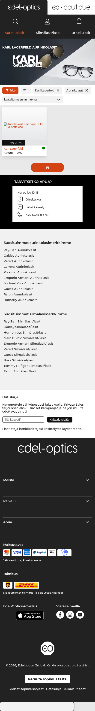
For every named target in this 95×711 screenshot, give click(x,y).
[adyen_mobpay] (64, 552)
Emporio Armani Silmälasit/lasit (28, 343)
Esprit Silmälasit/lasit (20, 371)
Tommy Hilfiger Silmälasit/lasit (27, 366)
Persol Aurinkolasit (18, 261)
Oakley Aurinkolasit (19, 255)
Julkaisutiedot (75, 689)
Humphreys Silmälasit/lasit (25, 332)
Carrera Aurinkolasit (19, 266)
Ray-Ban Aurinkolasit (20, 250)
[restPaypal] (39, 552)
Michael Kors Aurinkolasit (23, 283)
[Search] (15, 21)
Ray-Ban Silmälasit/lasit (22, 321)
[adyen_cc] (6, 552)
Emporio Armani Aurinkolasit (26, 278)
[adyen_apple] (52, 552)
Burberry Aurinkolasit (20, 300)
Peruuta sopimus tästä (47, 679)
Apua (7, 522)
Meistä (8, 480)
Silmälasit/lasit (48, 33)
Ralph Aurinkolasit (18, 294)
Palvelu (9, 501)
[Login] (47, 21)
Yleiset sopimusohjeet (26, 689)
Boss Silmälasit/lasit (19, 360)
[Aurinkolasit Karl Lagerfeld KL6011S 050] (24, 123)
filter (13, 90)
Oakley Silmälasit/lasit (21, 327)
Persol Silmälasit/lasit (20, 349)
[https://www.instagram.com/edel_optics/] (70, 615)
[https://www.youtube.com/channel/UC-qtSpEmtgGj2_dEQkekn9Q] (80, 615)
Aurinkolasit (14, 33)
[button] (24, 7)
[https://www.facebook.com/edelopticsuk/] (60, 615)
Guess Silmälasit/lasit (20, 354)
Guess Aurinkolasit (18, 289)
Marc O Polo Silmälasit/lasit (25, 338)
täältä (77, 429)
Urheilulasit (80, 33)
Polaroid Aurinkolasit (20, 272)
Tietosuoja (54, 689)
